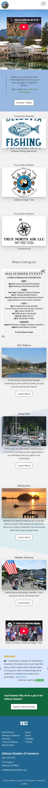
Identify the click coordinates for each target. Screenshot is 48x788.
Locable (24, 784)
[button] (43, 3)
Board (28, 735)
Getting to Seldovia (10, 735)
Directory (6, 738)
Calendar (29, 738)
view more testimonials (28, 90)
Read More (21, 677)
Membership (8, 745)
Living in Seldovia (10, 742)
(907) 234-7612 (8, 757)
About (28, 732)
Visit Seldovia (8, 732)
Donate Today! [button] (24, 102)
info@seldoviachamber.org (14, 770)
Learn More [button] (24, 393)
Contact (28, 742)
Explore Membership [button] (24, 706)
